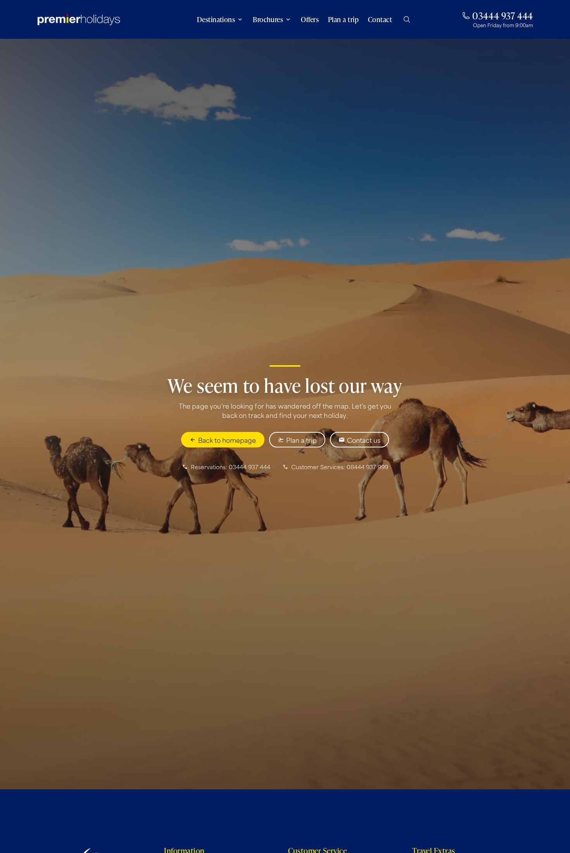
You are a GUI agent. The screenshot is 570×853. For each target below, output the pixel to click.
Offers (310, 19)
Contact (380, 19)
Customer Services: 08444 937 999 (339, 467)
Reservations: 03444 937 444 (230, 467)
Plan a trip (343, 19)
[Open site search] (407, 19)
